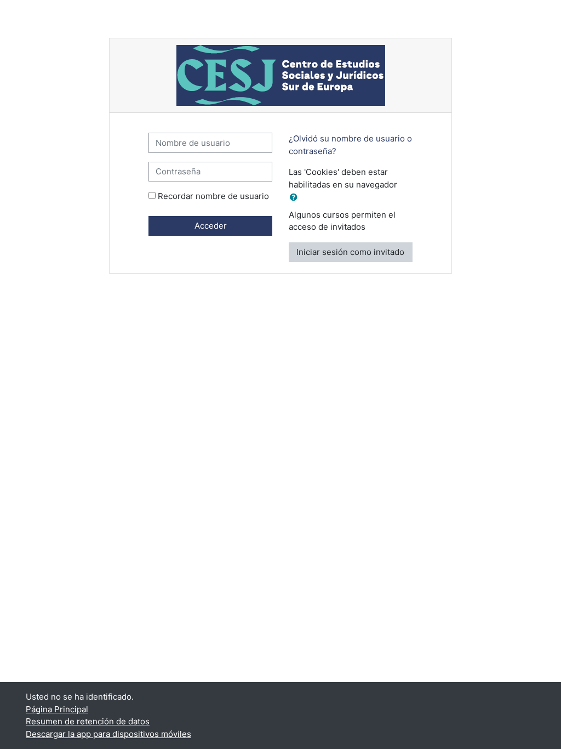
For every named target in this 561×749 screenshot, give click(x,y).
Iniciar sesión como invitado (350, 252)
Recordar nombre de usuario (213, 196)
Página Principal (57, 709)
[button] (296, 198)
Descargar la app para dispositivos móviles (108, 734)
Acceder (210, 225)
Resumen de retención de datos (88, 721)
